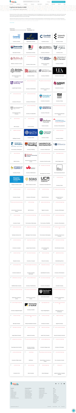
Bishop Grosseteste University (30, 323)
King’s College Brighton (45, 310)
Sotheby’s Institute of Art (16, 235)
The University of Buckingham (45, 235)
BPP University (16, 126)
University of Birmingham (59, 210)
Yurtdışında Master (13, 395)
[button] (48, 2)
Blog (53, 393)
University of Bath (31, 137)
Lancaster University (59, 285)
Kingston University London (17, 184)
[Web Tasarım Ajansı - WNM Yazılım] (38, 412)
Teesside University (16, 260)
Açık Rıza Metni (49, 406)
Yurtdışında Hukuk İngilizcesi (28, 395)
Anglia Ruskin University (30, 41)
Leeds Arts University (31, 335)
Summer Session (41, 396)
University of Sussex (16, 197)
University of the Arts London (45, 161)
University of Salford (59, 138)
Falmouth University (45, 260)
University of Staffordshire (31, 285)
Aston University (31, 373)
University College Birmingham (16, 310)
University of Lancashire (45, 101)
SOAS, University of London (31, 184)
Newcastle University (16, 52)
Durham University (45, 125)
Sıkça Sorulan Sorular (56, 400)
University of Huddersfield (31, 113)
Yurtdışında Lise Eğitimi (42, 389)
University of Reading (31, 149)
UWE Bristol (31, 360)
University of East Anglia (59, 75)
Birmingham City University (45, 173)
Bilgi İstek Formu (55, 401)
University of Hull (16, 373)
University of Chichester (59, 347)
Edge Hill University (59, 323)
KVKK (59, 406)
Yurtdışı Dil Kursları (27, 389)
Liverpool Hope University (30, 248)
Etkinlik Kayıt (54, 402)
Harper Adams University (16, 335)
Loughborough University (16, 88)
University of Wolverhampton (59, 149)
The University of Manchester (31, 223)
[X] (58, 384)
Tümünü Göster (12, 22)
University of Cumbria (45, 323)
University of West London (16, 360)
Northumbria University (45, 296)
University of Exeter (45, 137)
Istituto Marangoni (45, 373)
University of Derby (59, 101)
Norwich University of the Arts (59, 335)
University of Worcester (45, 112)
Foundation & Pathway (13, 393)
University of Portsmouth (30, 101)
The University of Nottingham (16, 149)
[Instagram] (61, 384)
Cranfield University (45, 41)
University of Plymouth (16, 101)
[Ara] (38, 1)
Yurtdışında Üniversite (13, 394)
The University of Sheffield (45, 223)
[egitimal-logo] (13, 1)
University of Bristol (30, 75)
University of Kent (59, 185)
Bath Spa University (16, 323)
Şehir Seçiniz (29, 28)
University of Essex (59, 41)
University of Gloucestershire (59, 125)
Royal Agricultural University (16, 347)
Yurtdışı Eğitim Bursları (56, 396)
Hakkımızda (54, 389)
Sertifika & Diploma (13, 396)
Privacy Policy (63, 406)
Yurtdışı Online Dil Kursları (28, 396)
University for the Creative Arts (45, 184)
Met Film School (31, 210)
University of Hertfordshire (31, 88)
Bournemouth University (30, 52)
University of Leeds (16, 223)
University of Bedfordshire (31, 172)
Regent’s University (45, 210)
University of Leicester (17, 248)
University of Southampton (59, 223)
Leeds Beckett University (45, 272)
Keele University (16, 161)
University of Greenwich (45, 52)
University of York (59, 52)
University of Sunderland (45, 285)
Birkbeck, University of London (16, 63)
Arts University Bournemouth (59, 172)
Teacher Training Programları (28, 394)
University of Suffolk (30, 309)
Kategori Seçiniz (12, 28)
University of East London (30, 64)
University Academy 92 (16, 272)
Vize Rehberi (54, 394)
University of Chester (59, 63)
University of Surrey (16, 172)
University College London (45, 347)
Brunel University (31, 126)
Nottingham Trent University (31, 235)
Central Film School (45, 197)
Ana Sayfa (11, 9)
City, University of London (59, 360)
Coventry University (16, 41)
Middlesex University (16, 138)
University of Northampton (59, 272)
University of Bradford (45, 75)
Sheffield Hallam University (16, 285)
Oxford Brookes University (59, 248)
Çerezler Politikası (55, 406)
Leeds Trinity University (45, 335)
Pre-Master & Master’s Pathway (43, 393)
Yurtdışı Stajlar (55, 395)
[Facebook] (56, 384)
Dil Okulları (12, 389)
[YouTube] (64, 384)
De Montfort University (59, 88)
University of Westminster (45, 149)
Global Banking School (59, 260)
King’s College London (59, 161)
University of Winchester (30, 197)
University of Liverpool (31, 260)
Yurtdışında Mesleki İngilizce (28, 393)
